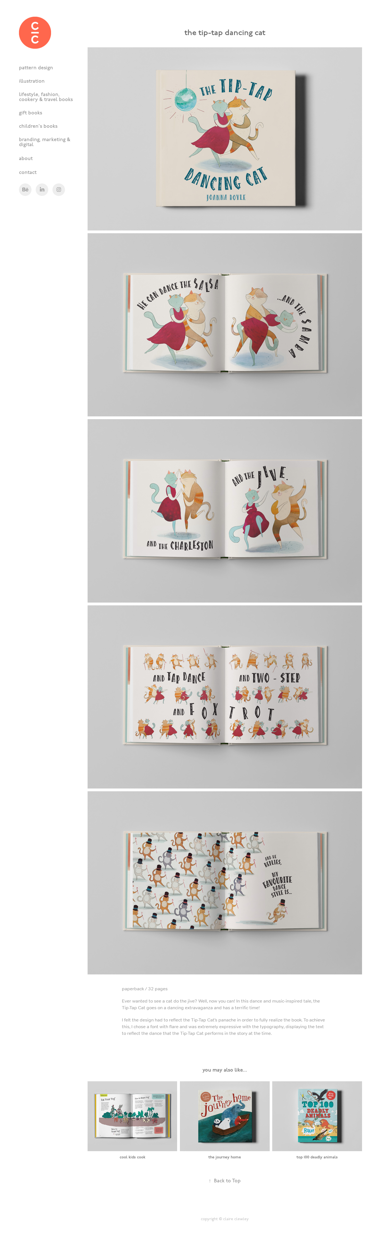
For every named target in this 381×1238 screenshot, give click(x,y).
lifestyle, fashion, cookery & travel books (46, 96)
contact (28, 171)
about (26, 157)
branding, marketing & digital (44, 142)
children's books (38, 125)
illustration (32, 80)
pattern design (36, 67)
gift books (30, 112)
